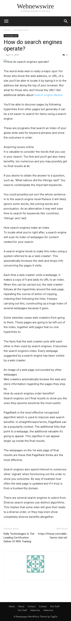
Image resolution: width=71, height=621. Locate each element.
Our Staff (54, 606)
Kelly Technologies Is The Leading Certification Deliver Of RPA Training (19, 537)
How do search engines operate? (33, 45)
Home (7, 29)
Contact (32, 606)
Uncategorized (20, 29)
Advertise (35, 610)
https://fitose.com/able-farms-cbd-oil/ (52, 535)
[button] (6, 21)
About (12, 606)
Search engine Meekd (48, 95)
